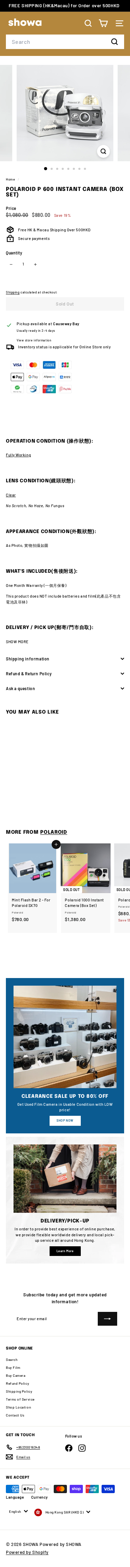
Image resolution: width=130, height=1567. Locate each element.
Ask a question (20, 688)
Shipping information (28, 658)
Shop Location (18, 1407)
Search (11, 1359)
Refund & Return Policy (29, 673)
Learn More (65, 1251)
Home (11, 179)
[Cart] (103, 23)
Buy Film (13, 1367)
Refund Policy (17, 1383)
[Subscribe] (107, 1319)
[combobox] (65, 42)
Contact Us (15, 1415)
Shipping (12, 292)
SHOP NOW (65, 1120)
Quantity (14, 252)
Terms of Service (20, 1399)
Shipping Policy (19, 1391)
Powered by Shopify (27, 1552)
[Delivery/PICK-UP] (65, 1178)
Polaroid (53, 832)
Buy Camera (16, 1375)
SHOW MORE (17, 641)
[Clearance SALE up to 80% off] (65, 1037)
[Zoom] (103, 151)
